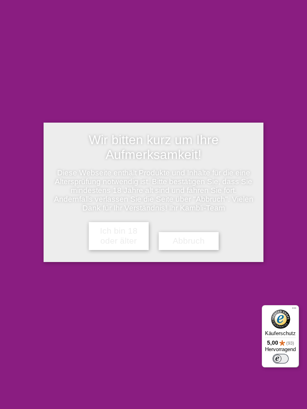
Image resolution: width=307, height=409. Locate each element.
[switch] (281, 358)
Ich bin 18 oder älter (119, 236)
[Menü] (294, 310)
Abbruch (189, 241)
